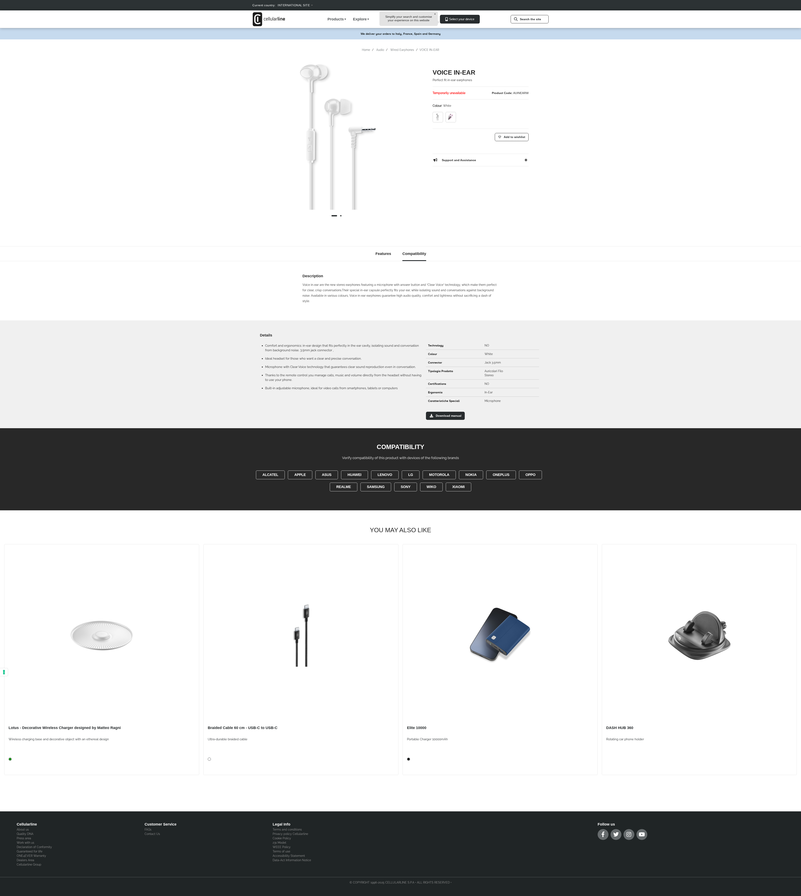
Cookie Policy (282, 838)
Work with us (25, 842)
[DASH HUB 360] (699, 635)
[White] (209, 759)
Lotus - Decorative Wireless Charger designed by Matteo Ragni (65, 728)
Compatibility (414, 254)
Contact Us (152, 834)
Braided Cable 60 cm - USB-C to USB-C (242, 728)
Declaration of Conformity (34, 847)
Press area (24, 838)
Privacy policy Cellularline (290, 834)
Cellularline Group (29, 864)
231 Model (279, 842)
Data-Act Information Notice (292, 860)
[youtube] (641, 834)
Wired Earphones (402, 49)
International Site (294, 5)
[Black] (408, 759)
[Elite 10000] (500, 635)
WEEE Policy (282, 847)
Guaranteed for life (29, 851)
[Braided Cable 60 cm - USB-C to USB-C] (301, 635)
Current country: (264, 5)
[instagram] (628, 834)
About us (23, 829)
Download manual (448, 415)
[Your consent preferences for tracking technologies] (4, 672)
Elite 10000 (416, 728)
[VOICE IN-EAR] (438, 117)
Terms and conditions (287, 829)
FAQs (148, 829)
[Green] (10, 759)
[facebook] (603, 834)
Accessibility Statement (289, 855)
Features (383, 254)
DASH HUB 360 (619, 728)
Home (366, 49)
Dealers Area (25, 860)
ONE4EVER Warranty (31, 855)
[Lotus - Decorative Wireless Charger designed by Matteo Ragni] (102, 635)
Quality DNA (25, 834)
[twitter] (616, 834)
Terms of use (281, 851)
